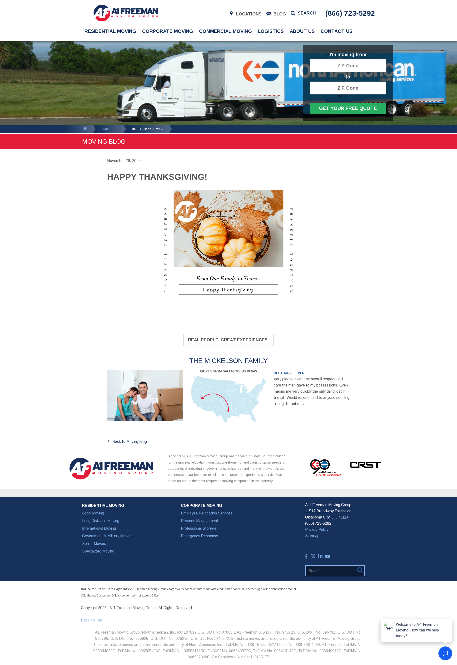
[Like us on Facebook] (306, 557)
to (347, 76)
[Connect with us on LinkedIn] (320, 557)
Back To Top (91, 620)
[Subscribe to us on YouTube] (327, 557)
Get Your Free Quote (348, 108)
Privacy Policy (316, 530)
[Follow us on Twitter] (313, 557)
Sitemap (312, 536)
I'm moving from (348, 54)
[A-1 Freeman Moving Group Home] (126, 13)
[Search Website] (360, 571)
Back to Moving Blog (129, 442)
